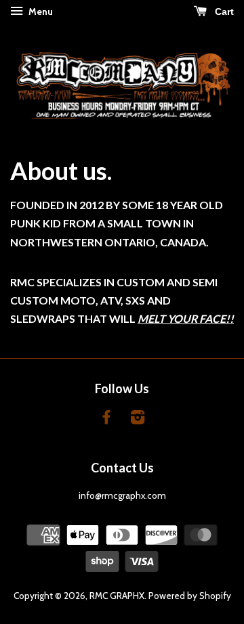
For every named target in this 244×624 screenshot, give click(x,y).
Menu (39, 11)
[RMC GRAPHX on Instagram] (137, 419)
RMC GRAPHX (116, 595)
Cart (223, 11)
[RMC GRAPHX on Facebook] (106, 419)
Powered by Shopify (189, 595)
